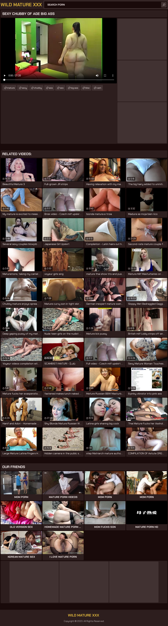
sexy (24, 87)
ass (51, 87)
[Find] (164, 5)
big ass (74, 87)
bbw (87, 87)
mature (11, 87)
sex (62, 87)
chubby (38, 87)
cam (99, 87)
